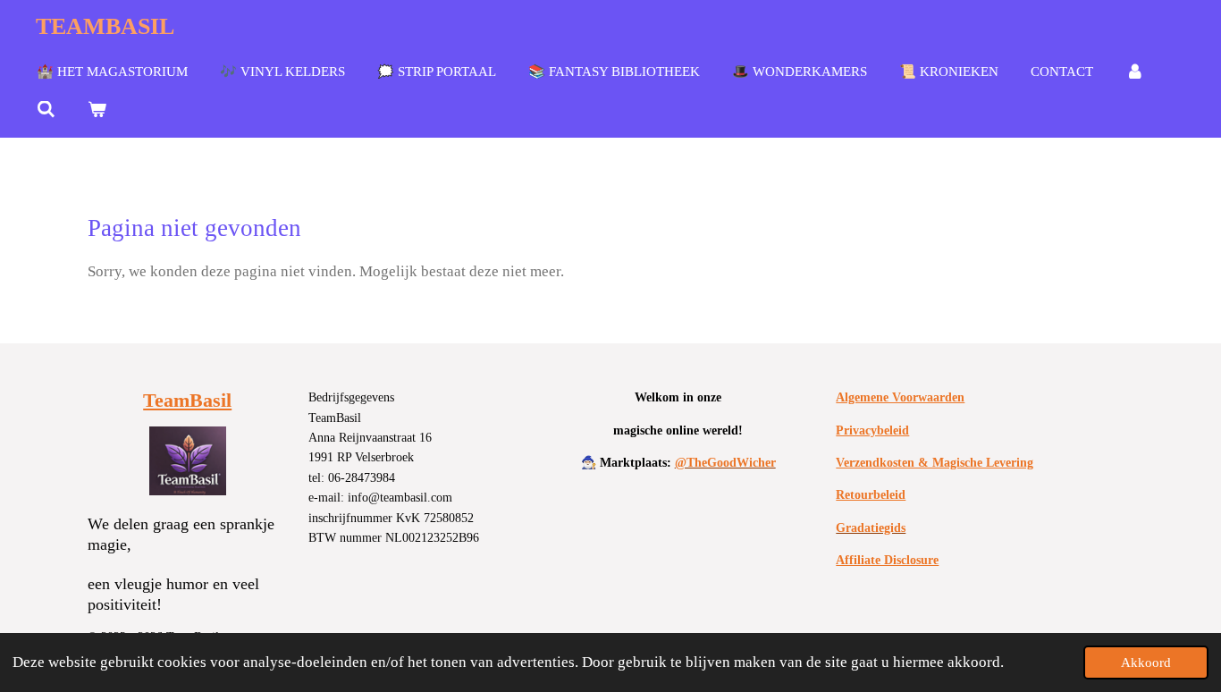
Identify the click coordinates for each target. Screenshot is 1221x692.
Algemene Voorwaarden (900, 397)
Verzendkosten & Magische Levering (934, 462)
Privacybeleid (872, 430)
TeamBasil (187, 400)
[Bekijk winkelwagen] (97, 110)
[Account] (1135, 72)
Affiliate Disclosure (887, 560)
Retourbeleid (870, 495)
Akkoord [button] (1146, 662)
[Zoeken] (46, 110)
